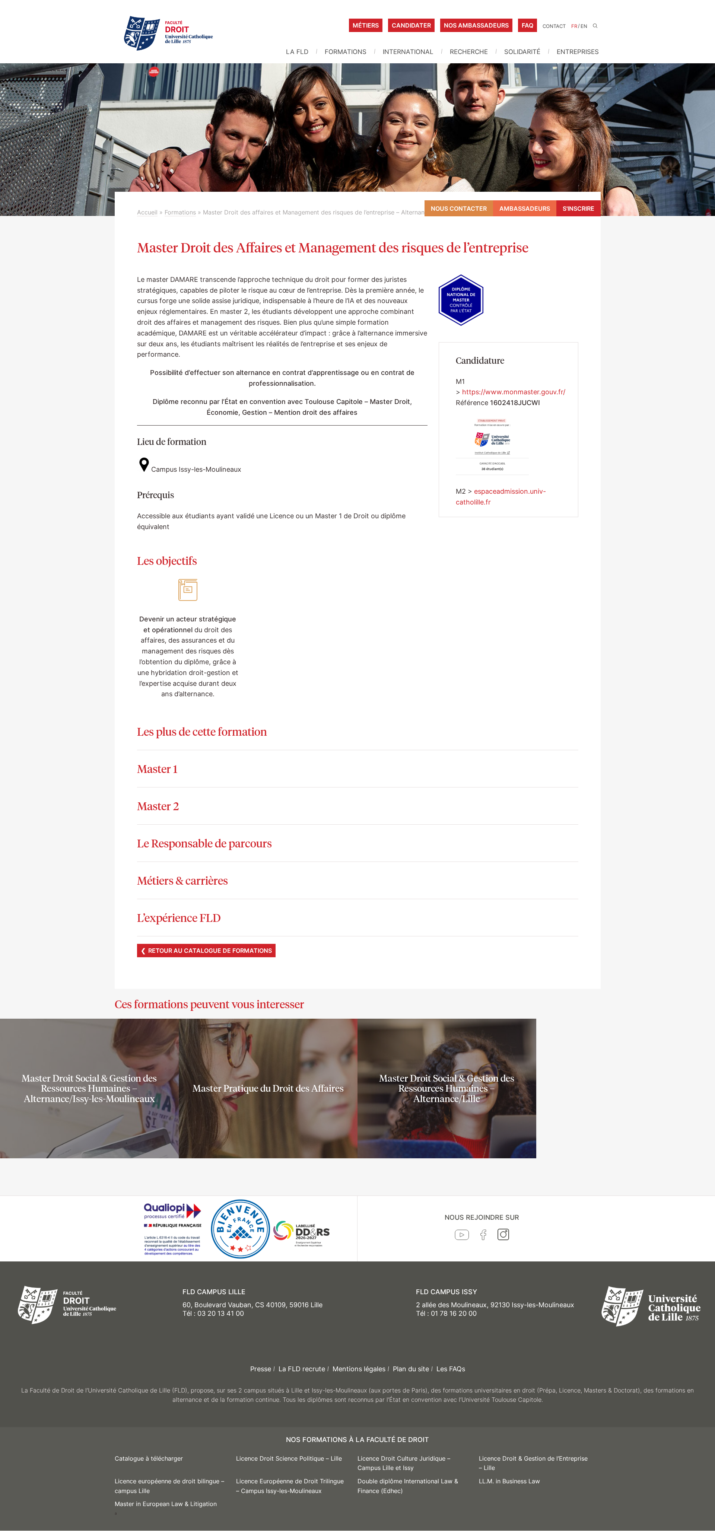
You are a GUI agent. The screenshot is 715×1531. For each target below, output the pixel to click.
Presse (260, 1369)
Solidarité (522, 51)
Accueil (147, 212)
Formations (345, 51)
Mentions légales (359, 1369)
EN (584, 26)
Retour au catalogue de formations (210, 950)
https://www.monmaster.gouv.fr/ (513, 392)
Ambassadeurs (524, 208)
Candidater (411, 25)
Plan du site (411, 1369)
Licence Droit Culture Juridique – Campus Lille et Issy (404, 1463)
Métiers (366, 25)
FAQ (527, 25)
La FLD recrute (302, 1369)
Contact (554, 26)
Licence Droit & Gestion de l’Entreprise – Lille (533, 1463)
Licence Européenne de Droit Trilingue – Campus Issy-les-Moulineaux (290, 1486)
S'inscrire (578, 208)
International (408, 51)
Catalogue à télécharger (149, 1458)
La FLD (297, 51)
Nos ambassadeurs (476, 25)
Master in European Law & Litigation (166, 1504)
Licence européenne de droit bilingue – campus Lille (169, 1486)
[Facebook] (483, 1236)
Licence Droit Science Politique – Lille (289, 1458)
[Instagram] (503, 1236)
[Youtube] (462, 1236)
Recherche (469, 51)
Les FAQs (450, 1369)
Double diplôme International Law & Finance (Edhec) (408, 1486)
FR (574, 26)
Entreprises (578, 51)
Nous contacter (459, 208)
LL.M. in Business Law (509, 1481)
